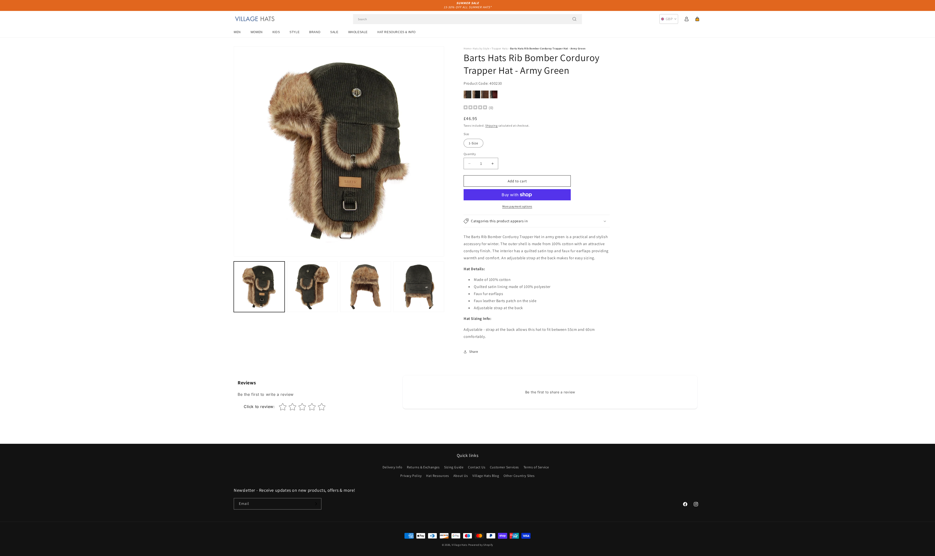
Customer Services (504, 467)
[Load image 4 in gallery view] (418, 286)
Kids (276, 32)
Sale (334, 32)
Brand (314, 32)
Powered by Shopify (480, 545)
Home (467, 48)
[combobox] (467, 19)
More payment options (517, 206)
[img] (475, 108)
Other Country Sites (519, 475)
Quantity (470, 154)
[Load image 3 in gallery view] (365, 286)
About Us (460, 475)
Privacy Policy (410, 475)
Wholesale (358, 32)
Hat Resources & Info (396, 32)
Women (257, 32)
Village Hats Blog (485, 475)
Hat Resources (437, 475)
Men (237, 32)
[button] (697, 19)
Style (294, 32)
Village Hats (459, 545)
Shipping (491, 125)
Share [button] (473, 351)
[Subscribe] (315, 504)
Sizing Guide (453, 467)
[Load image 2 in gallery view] (312, 286)
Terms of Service (536, 467)
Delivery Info (392, 467)
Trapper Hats (500, 48)
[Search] (574, 19)
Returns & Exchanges (423, 467)
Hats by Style (481, 48)
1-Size (473, 143)
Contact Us (476, 467)
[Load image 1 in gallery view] (259, 286)
